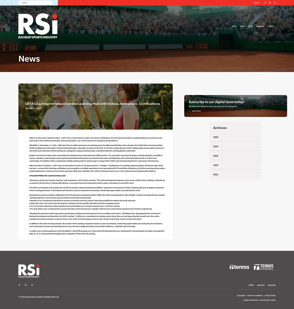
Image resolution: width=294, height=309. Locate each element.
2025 (215, 146)
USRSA (251, 285)
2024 (215, 156)
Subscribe (257, 2)
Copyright (241, 295)
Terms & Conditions (255, 295)
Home (234, 26)
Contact (271, 26)
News (250, 26)
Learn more (196, 111)
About (242, 26)
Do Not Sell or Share (268, 300)
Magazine (260, 26)
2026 (215, 137)
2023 (215, 165)
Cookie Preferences (251, 300)
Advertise (260, 285)
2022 (215, 174)
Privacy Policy (270, 295)
